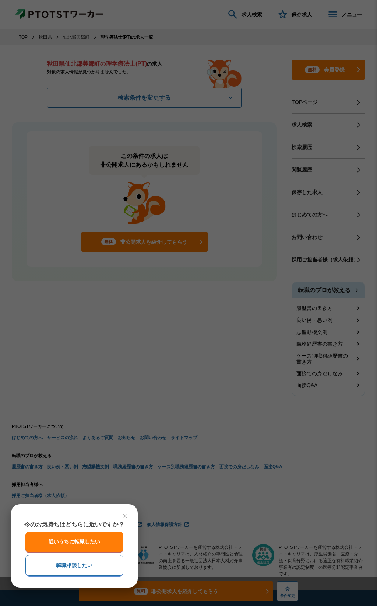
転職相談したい (74, 565)
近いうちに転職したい (74, 541)
